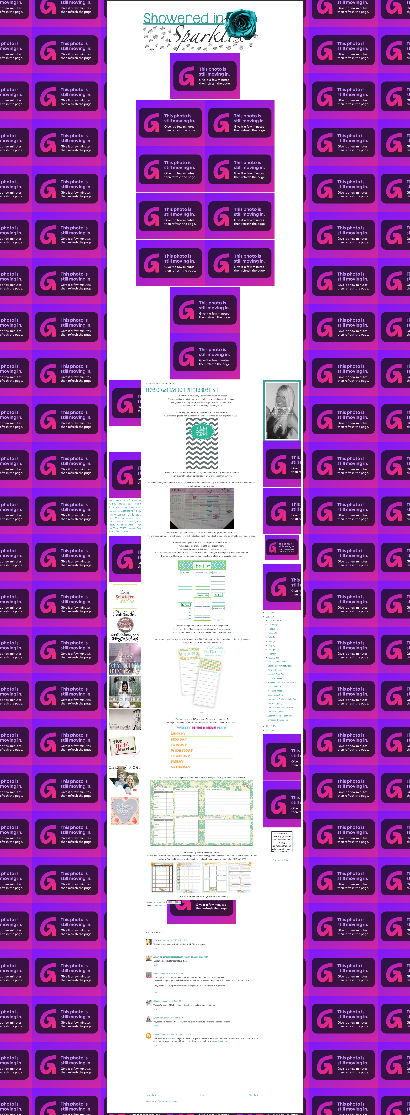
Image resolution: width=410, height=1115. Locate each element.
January (272, 658)
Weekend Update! (275, 690)
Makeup (119, 518)
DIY (139, 500)
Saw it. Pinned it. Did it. (277, 661)
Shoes (130, 524)
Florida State (125, 504)
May (271, 645)
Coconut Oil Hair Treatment (279, 715)
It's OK (137, 510)
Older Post (253, 1095)
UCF (110, 528)
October (272, 624)
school (127, 531)
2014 (268, 612)
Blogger (287, 860)
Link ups (134, 514)
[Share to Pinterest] (179, 902)
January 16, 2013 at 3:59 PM (196, 957)
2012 (268, 726)
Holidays (128, 510)
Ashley (156, 1017)
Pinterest (120, 521)
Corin (155, 973)
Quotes (138, 521)
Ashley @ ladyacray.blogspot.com (168, 957)
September (274, 628)
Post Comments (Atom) (167, 1101)
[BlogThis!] (170, 902)
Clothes (132, 500)
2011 (268, 730)
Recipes (123, 524)
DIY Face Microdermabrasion (280, 707)
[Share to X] (173, 902)
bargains (119, 531)
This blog (180, 719)
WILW (123, 527)
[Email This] (167, 902)
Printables (177, 906)
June (271, 641)
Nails (112, 521)
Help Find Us (118, 511)
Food (138, 503)
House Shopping (275, 703)
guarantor (223, 1041)
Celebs (118, 500)
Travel (137, 524)
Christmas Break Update (278, 720)
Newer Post (151, 1095)
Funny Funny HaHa (131, 507)
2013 (268, 616)
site (217, 852)
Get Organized (162, 906)
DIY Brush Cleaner (276, 711)
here (228, 632)
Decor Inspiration (275, 695)
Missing (129, 518)
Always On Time (275, 670)
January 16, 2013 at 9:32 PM (172, 1017)
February (273, 653)
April (271, 649)
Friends (114, 507)
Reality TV (113, 524)
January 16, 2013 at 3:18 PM (175, 940)
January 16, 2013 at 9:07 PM (172, 1001)
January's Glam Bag (276, 674)
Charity (125, 500)
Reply (155, 948)
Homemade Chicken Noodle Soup (283, 699)
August (272, 633)
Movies (138, 518)
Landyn (122, 514)
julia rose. (157, 940)
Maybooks (204, 415)
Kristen (156, 1001)
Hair (110, 511)
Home (202, 1095)
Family (112, 503)
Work (139, 528)
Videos (116, 528)
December (273, 620)
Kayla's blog (163, 777)
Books (111, 500)
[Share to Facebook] (176, 902)
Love (111, 518)
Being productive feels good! (280, 665)
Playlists (129, 521)
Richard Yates (159, 1034)
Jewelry (112, 514)
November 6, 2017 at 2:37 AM (178, 1034)
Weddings (131, 528)
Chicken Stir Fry (274, 686)
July (270, 637)
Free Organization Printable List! (282, 682)
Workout (112, 531)
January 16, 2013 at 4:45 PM (171, 973)
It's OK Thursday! (275, 678)
